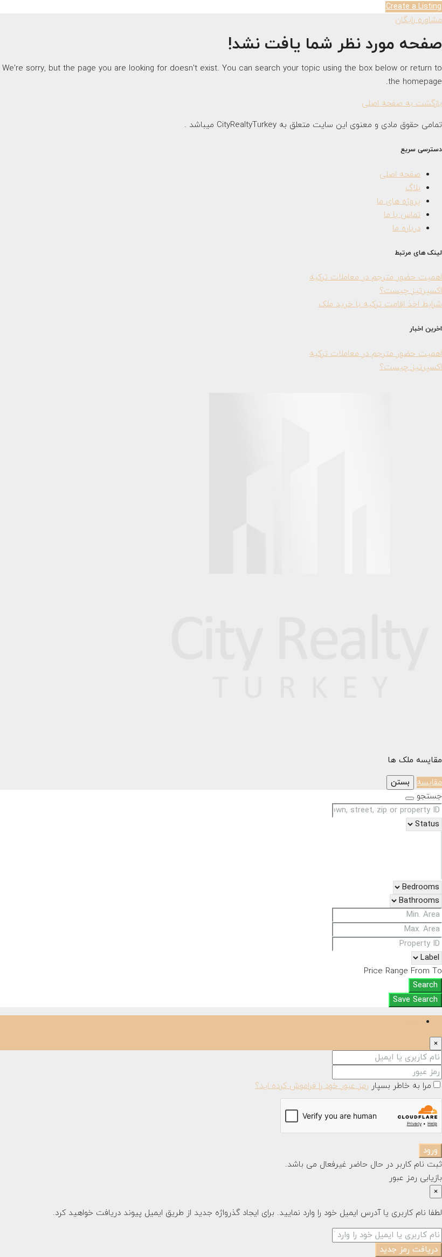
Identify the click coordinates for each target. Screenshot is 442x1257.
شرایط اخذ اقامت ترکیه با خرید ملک (380, 304)
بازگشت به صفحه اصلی (402, 103)
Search (425, 985)
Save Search (415, 1000)
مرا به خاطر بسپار (400, 1086)
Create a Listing (413, 7)
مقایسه (429, 782)
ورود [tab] (413, 1022)
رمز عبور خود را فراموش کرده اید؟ (312, 1086)
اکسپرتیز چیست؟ (410, 291)
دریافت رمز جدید (408, 1249)
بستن (400, 782)
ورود (430, 1150)
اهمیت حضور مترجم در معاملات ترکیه (375, 277)
